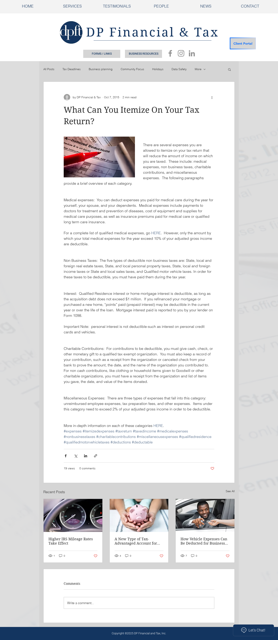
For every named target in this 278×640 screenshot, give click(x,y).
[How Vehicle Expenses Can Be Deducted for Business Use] (205, 515)
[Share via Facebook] (66, 456)
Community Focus (132, 69)
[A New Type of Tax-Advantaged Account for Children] (139, 515)
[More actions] (211, 97)
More (198, 69)
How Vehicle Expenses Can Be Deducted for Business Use (204, 541)
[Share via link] (95, 456)
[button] (229, 69)
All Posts (48, 69)
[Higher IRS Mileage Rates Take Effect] (73, 515)
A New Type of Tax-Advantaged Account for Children (136, 541)
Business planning (101, 69)
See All (230, 491)
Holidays (157, 69)
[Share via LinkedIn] (86, 456)
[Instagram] (181, 53)
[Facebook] (170, 53)
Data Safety (179, 69)
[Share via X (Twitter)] (76, 456)
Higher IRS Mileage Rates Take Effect (70, 541)
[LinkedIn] (191, 53)
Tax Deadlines (71, 69)
